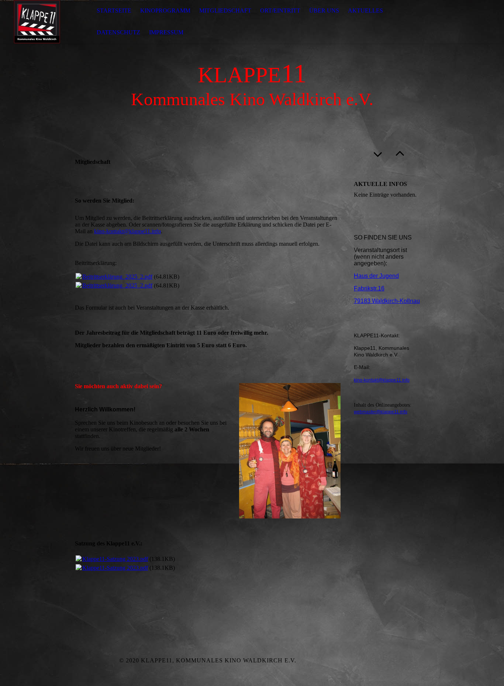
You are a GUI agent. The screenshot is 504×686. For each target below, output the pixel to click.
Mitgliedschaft (225, 10)
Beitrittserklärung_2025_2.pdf (117, 276)
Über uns (324, 10)
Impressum (166, 32)
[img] (37, 22)
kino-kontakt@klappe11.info (127, 231)
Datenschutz (118, 32)
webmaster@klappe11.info (380, 411)
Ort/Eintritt (280, 10)
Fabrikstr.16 (369, 288)
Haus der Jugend (376, 276)
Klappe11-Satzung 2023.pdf (115, 559)
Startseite (114, 10)
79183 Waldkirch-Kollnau (387, 301)
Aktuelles (365, 10)
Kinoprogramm (165, 10)
